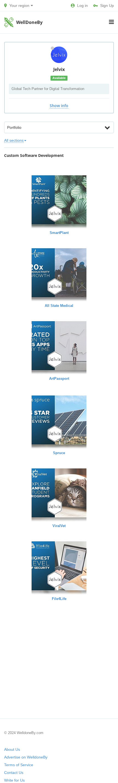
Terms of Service (18, 765)
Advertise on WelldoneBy (25, 757)
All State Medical (59, 306)
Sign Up (107, 5)
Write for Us (14, 780)
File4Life (59, 599)
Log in (82, 5)
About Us (12, 749)
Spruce (59, 453)
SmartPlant (59, 233)
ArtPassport (59, 379)
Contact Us (13, 772)
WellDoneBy (29, 22)
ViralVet (59, 526)
